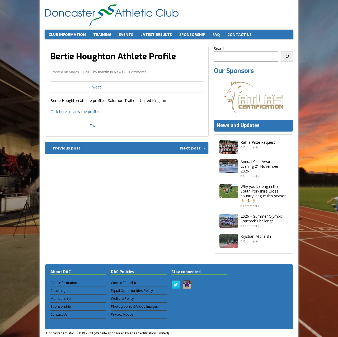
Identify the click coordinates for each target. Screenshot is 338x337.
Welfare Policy (122, 298)
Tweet (95, 87)
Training (102, 34)
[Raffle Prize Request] (228, 150)
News (118, 71)
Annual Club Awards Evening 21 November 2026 (259, 166)
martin (103, 71)
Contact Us (59, 314)
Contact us (239, 34)
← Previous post (64, 148)
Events (126, 34)
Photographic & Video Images (134, 306)
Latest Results (156, 34)
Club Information (67, 34)
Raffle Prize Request (258, 142)
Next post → (193, 148)
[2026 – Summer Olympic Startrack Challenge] (228, 224)
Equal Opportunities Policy (132, 290)
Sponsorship (192, 34)
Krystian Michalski (256, 236)
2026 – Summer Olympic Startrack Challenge (262, 218)
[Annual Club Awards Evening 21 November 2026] (228, 169)
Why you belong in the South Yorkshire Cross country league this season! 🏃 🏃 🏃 (264, 193)
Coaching (57, 290)
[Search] (287, 57)
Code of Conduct (124, 282)
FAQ (216, 34)
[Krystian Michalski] (228, 244)
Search (220, 48)
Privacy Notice (122, 314)
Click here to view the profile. (75, 111)
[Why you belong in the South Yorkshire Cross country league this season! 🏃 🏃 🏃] (228, 195)
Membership (60, 298)
